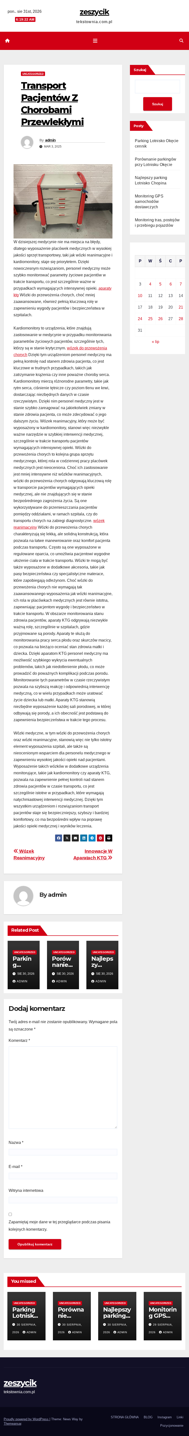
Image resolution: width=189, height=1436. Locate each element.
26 (160, 319)
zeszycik (94, 11)
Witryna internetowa (26, 1190)
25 (150, 319)
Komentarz (19, 1040)
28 (181, 319)
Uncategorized (33, 73)
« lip (155, 342)
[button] (181, 41)
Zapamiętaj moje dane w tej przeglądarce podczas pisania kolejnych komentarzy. (59, 1225)
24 (140, 319)
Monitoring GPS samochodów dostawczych (149, 201)
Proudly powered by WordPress (26, 1419)
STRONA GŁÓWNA (125, 1417)
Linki (180, 1417)
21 (181, 307)
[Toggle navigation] (95, 40)
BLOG (148, 1417)
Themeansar (12, 1423)
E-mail (15, 1167)
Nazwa (16, 1142)
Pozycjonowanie (171, 1425)
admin (50, 140)
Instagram (165, 1417)
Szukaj (140, 70)
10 (140, 296)
